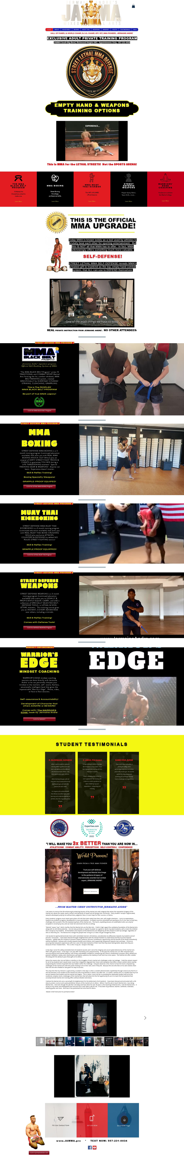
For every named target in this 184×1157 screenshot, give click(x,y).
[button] (133, 6)
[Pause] (59, 158)
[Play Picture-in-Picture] (122, 158)
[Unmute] (62, 158)
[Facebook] (90, 1147)
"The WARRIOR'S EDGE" (38, 711)
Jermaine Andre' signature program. (39, 364)
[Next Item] (145, 1018)
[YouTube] (94, 1147)
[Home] (124, 1120)
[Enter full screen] (125, 158)
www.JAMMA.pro (68, 1140)
